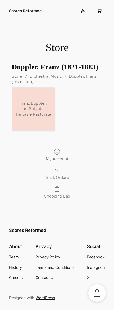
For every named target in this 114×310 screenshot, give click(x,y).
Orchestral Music (45, 76)
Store (17, 76)
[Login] (83, 10)
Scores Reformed (25, 11)
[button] (97, 293)
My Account (57, 158)
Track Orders (57, 177)
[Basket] (99, 10)
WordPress (45, 297)
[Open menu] (69, 11)
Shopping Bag (57, 196)
